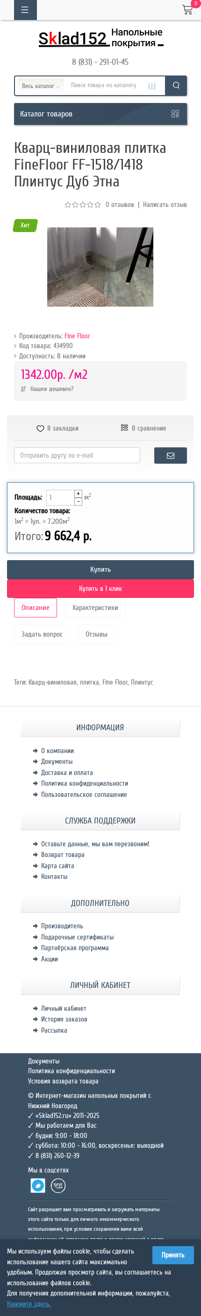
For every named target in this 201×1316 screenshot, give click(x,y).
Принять (173, 1255)
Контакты (54, 876)
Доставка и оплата (67, 772)
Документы (56, 761)
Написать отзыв (165, 204)
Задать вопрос (42, 634)
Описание (36, 607)
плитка (89, 682)
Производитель (62, 926)
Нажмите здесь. (29, 1304)
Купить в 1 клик (100, 588)
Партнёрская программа (75, 948)
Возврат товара (63, 854)
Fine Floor (77, 336)
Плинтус (142, 682)
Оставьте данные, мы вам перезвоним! (95, 844)
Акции (49, 959)
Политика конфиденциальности (84, 783)
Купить (100, 569)
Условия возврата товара (63, 1081)
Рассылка (54, 1030)
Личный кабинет (63, 1008)
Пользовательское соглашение (84, 794)
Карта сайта (57, 866)
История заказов (64, 1019)
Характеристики (95, 607)
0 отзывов (120, 204)
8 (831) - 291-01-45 (100, 62)
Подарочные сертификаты (77, 937)
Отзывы (97, 634)
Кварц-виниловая (53, 682)
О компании (57, 751)
